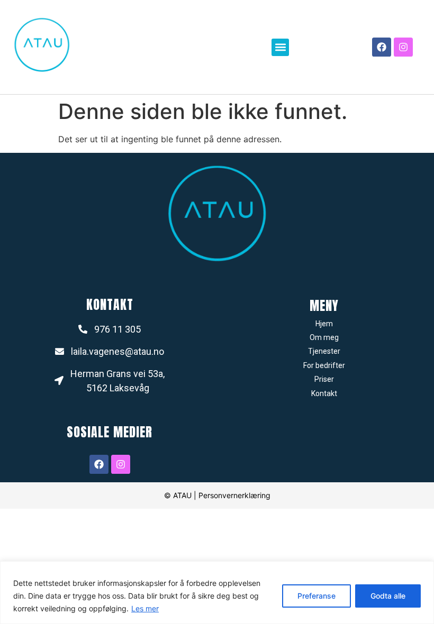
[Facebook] (381, 47)
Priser (324, 379)
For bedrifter (324, 365)
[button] (280, 47)
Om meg (324, 337)
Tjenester (324, 351)
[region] (217, 592)
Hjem (324, 323)
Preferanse (316, 595)
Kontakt (324, 393)
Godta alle (387, 595)
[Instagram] (403, 47)
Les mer (145, 608)
